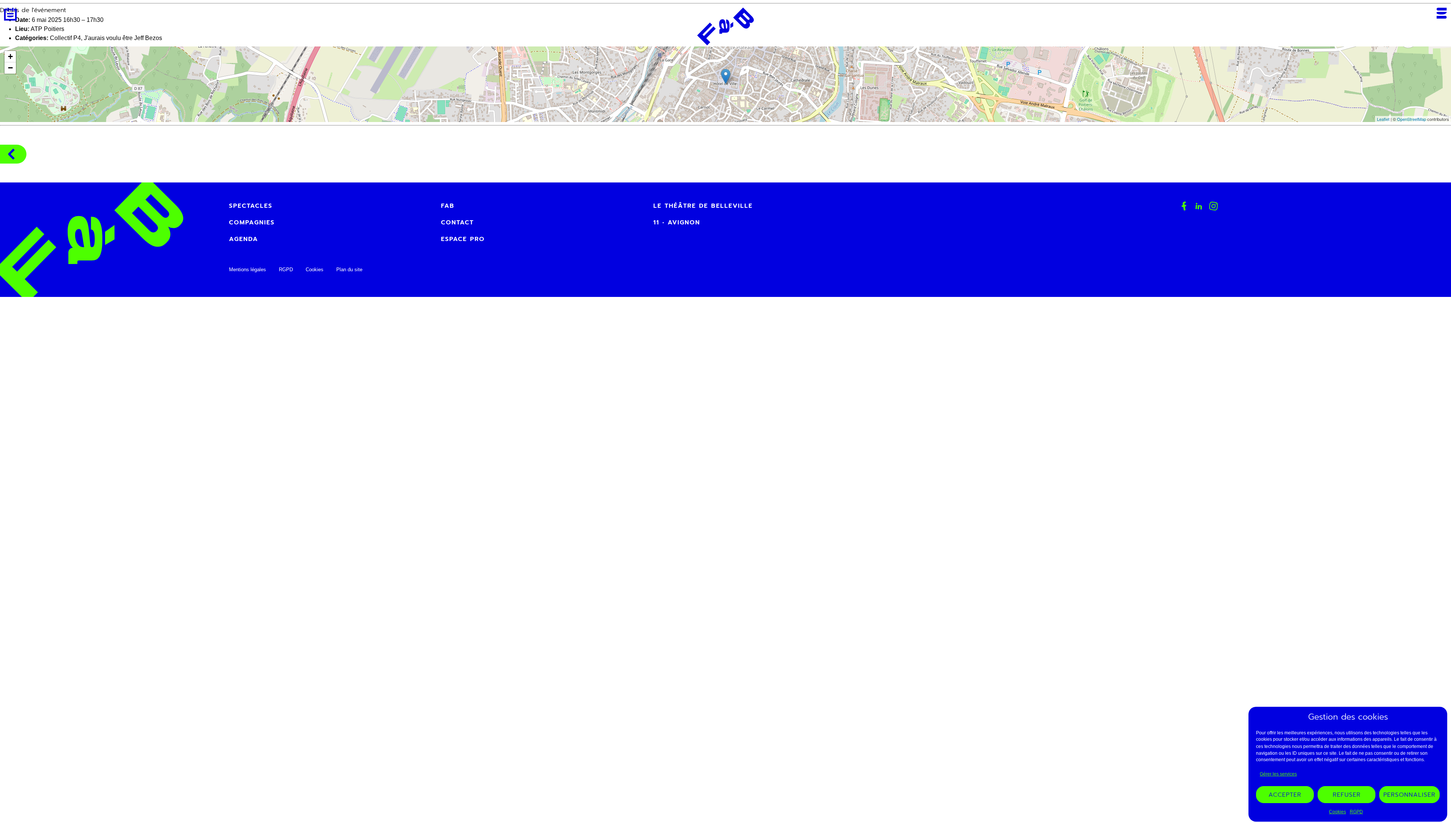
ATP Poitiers (47, 29)
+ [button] (10, 56)
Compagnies (13, 154)
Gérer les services (1278, 774)
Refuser (1347, 794)
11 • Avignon (676, 222)
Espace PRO (463, 239)
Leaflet (1383, 119)
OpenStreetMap (1411, 119)
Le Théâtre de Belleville (703, 205)
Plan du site (349, 269)
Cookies (1337, 811)
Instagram (1213, 206)
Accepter (1284, 794)
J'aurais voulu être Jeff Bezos (123, 38)
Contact (457, 222)
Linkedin (1199, 206)
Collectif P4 (65, 38)
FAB (448, 205)
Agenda (10, 14)
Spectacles (250, 205)
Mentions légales (247, 269)
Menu (1441, 13)
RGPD (1356, 811)
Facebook (1184, 206)
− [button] (10, 68)
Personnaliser (1409, 794)
